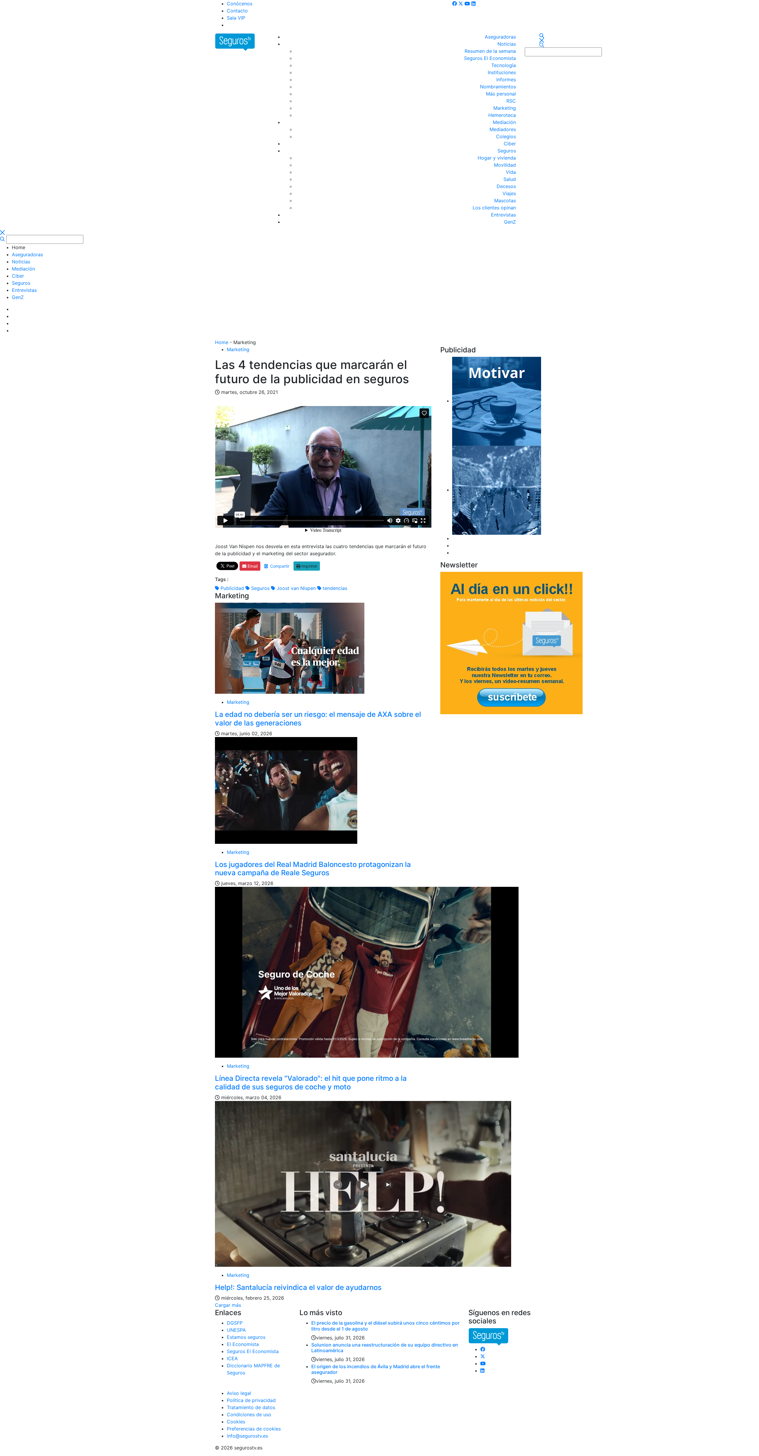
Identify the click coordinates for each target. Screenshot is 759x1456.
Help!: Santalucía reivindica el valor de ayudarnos (298, 1287)
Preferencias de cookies (254, 1429)
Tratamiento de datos (251, 1407)
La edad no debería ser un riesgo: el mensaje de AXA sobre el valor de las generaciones (318, 718)
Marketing (504, 108)
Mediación (504, 122)
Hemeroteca (502, 115)
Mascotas (505, 200)
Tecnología (503, 65)
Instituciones (502, 72)
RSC (511, 101)
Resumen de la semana (490, 51)
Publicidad (231, 588)
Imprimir (308, 566)
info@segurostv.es (247, 1436)
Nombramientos (498, 87)
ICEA (232, 1358)
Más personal (501, 94)
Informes (506, 79)
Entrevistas (503, 215)
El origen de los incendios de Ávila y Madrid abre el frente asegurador (375, 1369)
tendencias (334, 588)
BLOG (233, 25)
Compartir (278, 566)
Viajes (509, 193)
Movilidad (505, 165)
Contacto (237, 11)
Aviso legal (239, 1393)
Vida (511, 172)
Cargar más (228, 1305)
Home (221, 342)
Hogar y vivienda (497, 158)
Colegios (506, 136)
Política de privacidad (251, 1400)
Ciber (510, 144)
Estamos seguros (246, 1337)
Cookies (236, 1422)
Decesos (506, 186)
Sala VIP (236, 18)
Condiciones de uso (249, 1414)
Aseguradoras (500, 37)
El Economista (243, 1344)
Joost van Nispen (295, 588)
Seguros (507, 151)
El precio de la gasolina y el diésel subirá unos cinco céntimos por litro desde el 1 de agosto (385, 1325)
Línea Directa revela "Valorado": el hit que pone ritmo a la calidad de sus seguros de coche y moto (311, 1082)
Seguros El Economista (490, 58)
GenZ (510, 222)
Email (252, 566)
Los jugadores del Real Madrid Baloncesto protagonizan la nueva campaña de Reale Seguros (313, 868)
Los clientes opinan (494, 208)
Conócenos (239, 4)
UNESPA (236, 1330)
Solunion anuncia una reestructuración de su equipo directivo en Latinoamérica (384, 1347)
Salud (509, 179)
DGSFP (235, 1323)
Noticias (507, 44)
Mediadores (502, 129)
